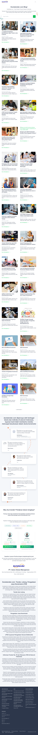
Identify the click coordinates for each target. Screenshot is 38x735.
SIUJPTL (3, 713)
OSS (3, 721)
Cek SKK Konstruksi (29, 690)
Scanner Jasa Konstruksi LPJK (31, 704)
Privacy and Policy (15, 731)
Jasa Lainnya (4, 701)
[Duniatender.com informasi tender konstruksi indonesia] (5, 2)
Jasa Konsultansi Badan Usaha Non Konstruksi (7, 694)
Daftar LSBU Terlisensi (29, 699)
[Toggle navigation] (35, 2)
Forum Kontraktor (5, 718)
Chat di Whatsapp (10, 546)
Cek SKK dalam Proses (30, 694)
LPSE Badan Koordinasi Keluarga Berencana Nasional (19, 695)
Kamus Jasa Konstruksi (9, 732)
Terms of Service (22, 731)
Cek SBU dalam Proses (30, 696)
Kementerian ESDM (5, 723)
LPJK (3, 716)
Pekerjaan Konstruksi (5, 703)
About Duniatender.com (6, 731)
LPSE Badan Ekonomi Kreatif (19, 690)
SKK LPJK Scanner (29, 701)
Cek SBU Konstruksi (29, 692)
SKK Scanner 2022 (29, 702)
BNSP (3, 720)
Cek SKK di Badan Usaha (30, 697)
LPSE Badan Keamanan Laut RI (19, 692)
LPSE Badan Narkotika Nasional (17, 703)
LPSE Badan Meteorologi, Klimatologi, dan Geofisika (18, 700)
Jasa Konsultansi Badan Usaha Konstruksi (7, 691)
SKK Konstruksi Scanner (30, 707)
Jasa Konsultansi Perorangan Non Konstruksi (7, 700)
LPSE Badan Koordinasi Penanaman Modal (18, 698)
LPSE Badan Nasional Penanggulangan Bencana (18, 706)
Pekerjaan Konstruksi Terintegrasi (5, 706)
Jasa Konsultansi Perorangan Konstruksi (7, 697)
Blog (3, 732)
